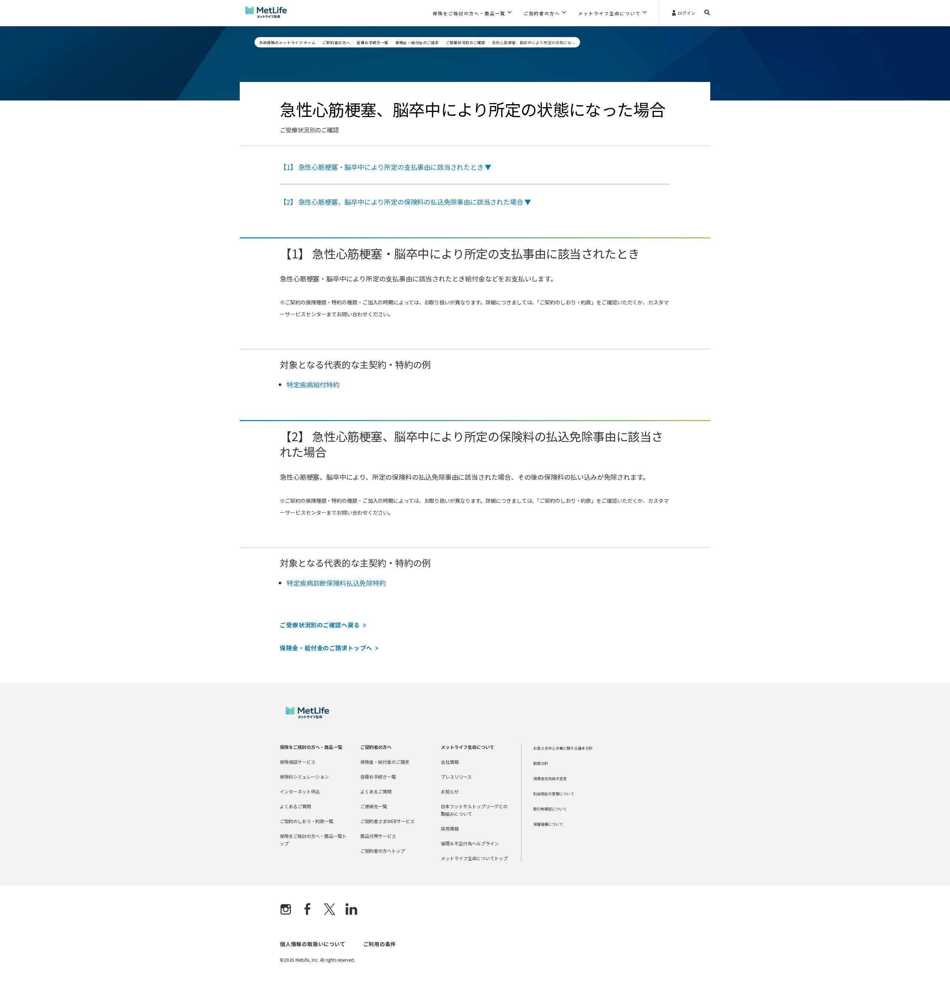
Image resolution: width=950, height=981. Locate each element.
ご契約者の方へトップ (382, 851)
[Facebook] (308, 909)
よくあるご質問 (295, 806)
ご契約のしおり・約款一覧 (306, 821)
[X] (329, 909)
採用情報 (450, 828)
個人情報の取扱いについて (312, 944)
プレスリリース (456, 776)
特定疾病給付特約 (313, 384)
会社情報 (450, 762)
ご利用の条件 (379, 944)
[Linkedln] (351, 909)
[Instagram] (286, 909)
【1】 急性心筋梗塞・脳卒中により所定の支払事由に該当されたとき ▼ (385, 167)
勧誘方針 (540, 763)
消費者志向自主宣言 (550, 778)
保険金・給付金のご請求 (417, 42)
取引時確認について (550, 809)
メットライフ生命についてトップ (474, 858)
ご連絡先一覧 (373, 806)
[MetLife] (307, 716)
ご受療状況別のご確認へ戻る (320, 625)
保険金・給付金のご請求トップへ (326, 648)
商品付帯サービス (378, 836)
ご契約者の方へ (336, 42)
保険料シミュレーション (304, 776)
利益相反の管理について (553, 793)
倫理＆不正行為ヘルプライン (470, 843)
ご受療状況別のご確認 (465, 42)
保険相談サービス (297, 762)
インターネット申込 (300, 791)
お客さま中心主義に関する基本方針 (563, 748)
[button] (472, 13)
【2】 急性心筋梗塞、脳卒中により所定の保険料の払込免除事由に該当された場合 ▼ (405, 202)
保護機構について (548, 824)
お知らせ (450, 791)
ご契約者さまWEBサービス (387, 821)
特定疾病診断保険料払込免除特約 (336, 583)
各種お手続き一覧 (373, 42)
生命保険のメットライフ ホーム (287, 42)
